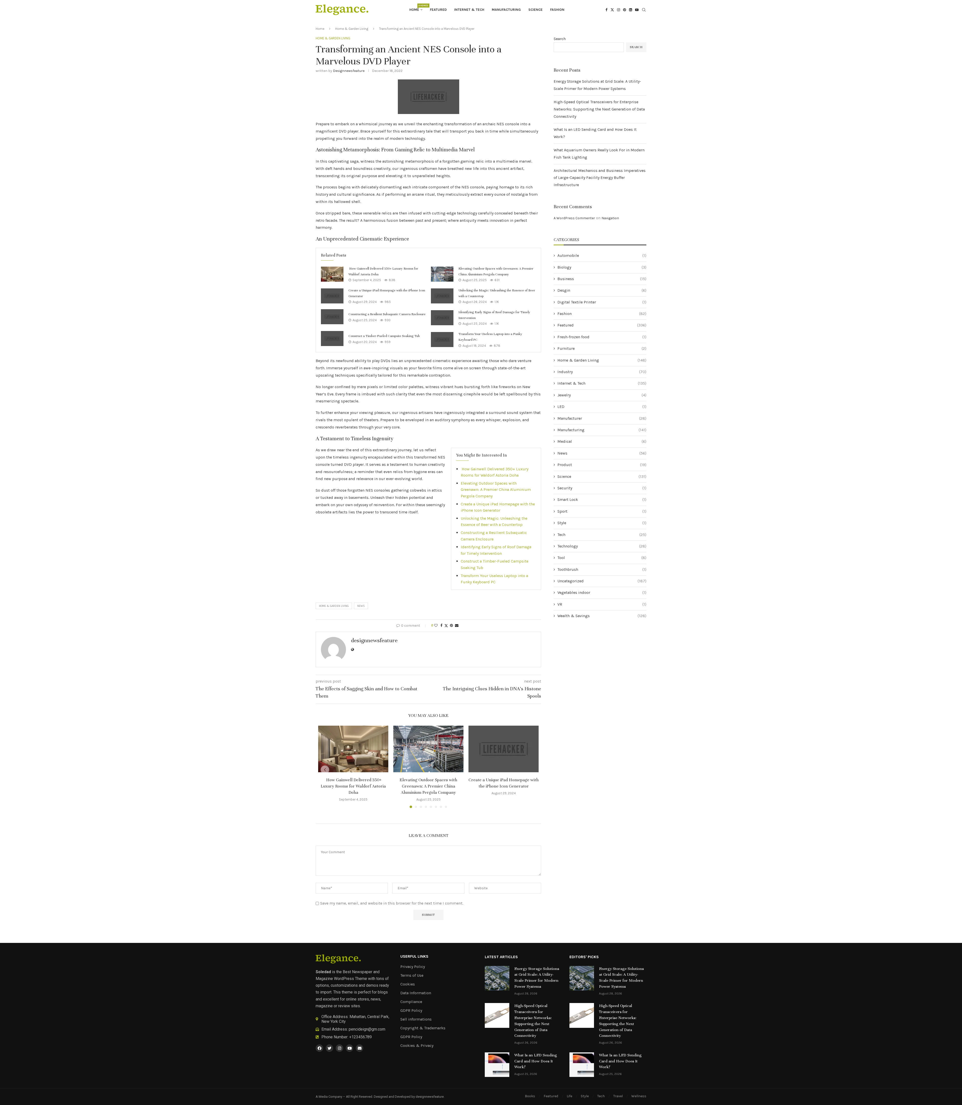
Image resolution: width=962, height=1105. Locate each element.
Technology (601, 546)
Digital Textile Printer (601, 302)
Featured (438, 10)
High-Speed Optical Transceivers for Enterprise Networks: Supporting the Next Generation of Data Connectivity (599, 109)
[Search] (643, 10)
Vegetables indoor (601, 592)
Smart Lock (601, 499)
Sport (601, 511)
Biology (601, 267)
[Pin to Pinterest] (451, 625)
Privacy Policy (412, 967)
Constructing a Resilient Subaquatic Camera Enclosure (387, 314)
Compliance (411, 1002)
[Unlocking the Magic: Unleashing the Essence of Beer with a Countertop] (442, 295)
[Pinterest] (624, 10)
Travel (618, 1096)
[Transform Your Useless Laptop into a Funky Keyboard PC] (442, 339)
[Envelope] (359, 1048)
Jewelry (601, 395)
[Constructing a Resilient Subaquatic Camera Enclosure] (332, 316)
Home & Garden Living (351, 29)
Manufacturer (601, 418)
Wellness (638, 1096)
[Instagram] (618, 10)
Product (601, 464)
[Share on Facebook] (441, 625)
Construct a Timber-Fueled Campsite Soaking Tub (384, 336)
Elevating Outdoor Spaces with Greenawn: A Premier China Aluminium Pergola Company (496, 489)
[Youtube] (637, 10)
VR (601, 604)
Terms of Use (411, 975)
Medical (601, 441)
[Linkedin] (630, 10)
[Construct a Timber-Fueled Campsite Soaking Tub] (332, 338)
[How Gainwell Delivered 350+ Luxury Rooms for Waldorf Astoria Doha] (332, 274)
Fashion (557, 10)
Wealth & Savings (601, 615)
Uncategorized (601, 581)
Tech (601, 534)
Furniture (601, 348)
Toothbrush (601, 569)
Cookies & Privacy (416, 1046)
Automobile (601, 255)
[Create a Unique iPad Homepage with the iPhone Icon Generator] (332, 295)
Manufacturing (506, 10)
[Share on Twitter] (446, 625)
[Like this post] (436, 625)
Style (601, 522)
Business (601, 278)
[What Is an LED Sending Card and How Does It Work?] (497, 1064)
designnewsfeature (349, 71)
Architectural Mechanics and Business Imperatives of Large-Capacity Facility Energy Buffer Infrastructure (600, 177)
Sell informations (416, 1019)
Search (560, 38)
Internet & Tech (469, 10)
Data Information (415, 993)
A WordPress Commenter (574, 218)
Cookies (407, 984)
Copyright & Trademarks (422, 1028)
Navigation (610, 218)
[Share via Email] (456, 625)
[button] (325, 769)
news (361, 606)
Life (569, 1096)
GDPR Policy (411, 1011)
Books (530, 1096)
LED (601, 406)
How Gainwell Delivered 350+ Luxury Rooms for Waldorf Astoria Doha (353, 786)
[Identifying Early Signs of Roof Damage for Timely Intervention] (442, 317)
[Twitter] (612, 10)
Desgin (601, 290)
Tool (601, 557)
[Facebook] (606, 10)
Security (601, 488)
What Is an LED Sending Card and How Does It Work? (535, 1061)
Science (535, 10)
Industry (601, 371)
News (601, 453)
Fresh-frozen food (601, 337)
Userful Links (414, 956)
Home (415, 8)
